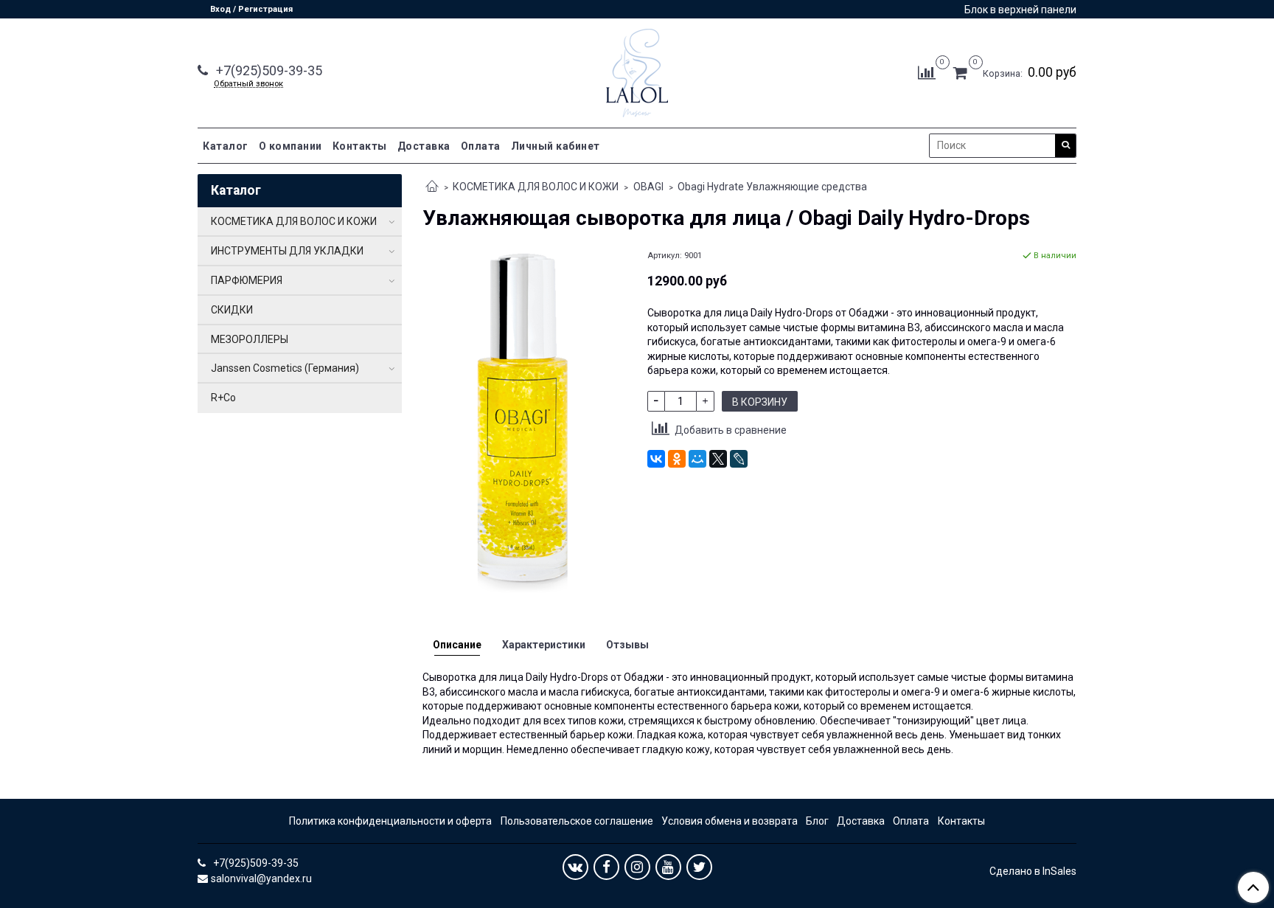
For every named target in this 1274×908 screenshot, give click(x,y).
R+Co (223, 397)
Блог (817, 821)
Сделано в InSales (1032, 871)
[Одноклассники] (677, 459)
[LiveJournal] (739, 459)
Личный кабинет (555, 146)
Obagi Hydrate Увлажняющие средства (772, 187)
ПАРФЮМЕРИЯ (246, 280)
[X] (718, 459)
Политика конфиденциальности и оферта (390, 821)
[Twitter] (699, 867)
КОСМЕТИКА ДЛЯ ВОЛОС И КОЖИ (536, 187)
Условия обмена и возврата (729, 821)
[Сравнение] (927, 72)
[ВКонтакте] (656, 459)
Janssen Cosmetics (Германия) (285, 368)
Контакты (360, 146)
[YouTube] (668, 867)
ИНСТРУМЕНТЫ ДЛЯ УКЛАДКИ (287, 251)
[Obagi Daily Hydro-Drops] (525, 426)
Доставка (423, 146)
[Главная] (432, 187)
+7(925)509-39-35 (267, 70)
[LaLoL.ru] (637, 69)
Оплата (481, 146)
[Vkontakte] (575, 867)
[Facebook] (606, 867)
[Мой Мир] (697, 459)
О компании (290, 146)
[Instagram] (637, 867)
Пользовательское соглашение (577, 821)
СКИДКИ (232, 310)
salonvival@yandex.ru (261, 878)
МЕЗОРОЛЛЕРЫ (249, 339)
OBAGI (648, 187)
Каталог (225, 146)
